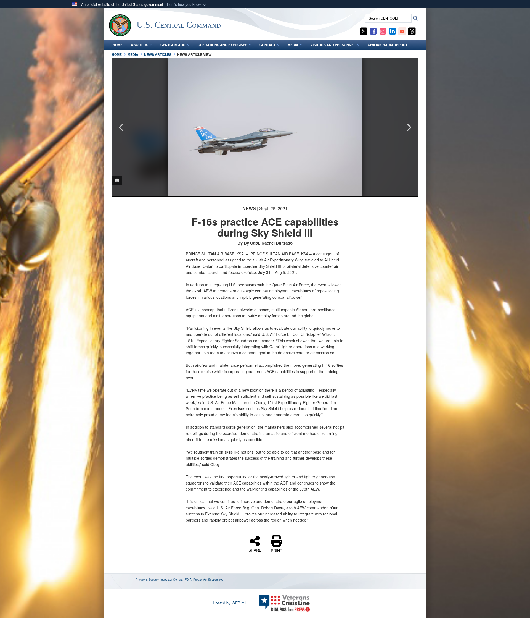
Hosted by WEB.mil (229, 603)
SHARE (254, 549)
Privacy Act (200, 580)
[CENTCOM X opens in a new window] (363, 30)
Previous (121, 127)
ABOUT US (139, 44)
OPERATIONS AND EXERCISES (222, 44)
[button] (187, 4)
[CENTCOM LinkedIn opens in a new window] (392, 30)
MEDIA (293, 44)
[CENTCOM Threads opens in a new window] (411, 30)
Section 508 (216, 580)
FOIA (188, 580)
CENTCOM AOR (173, 44)
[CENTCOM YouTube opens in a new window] (402, 30)
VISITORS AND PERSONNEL (333, 44)
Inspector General (171, 580)
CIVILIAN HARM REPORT (387, 44)
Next (408, 127)
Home (118, 44)
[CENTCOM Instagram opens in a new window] (382, 30)
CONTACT (267, 44)
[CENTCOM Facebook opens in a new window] (373, 30)
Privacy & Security (147, 580)
